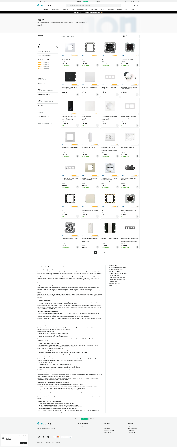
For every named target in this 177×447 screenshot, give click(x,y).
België (40, 1)
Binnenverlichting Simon (114, 275)
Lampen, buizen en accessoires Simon (118, 273)
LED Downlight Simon (114, 285)
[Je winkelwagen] (138, 5)
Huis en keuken (93, 9)
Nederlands (48, 1)
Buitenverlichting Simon (114, 271)
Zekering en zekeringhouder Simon (117, 277)
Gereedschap (111, 9)
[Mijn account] (134, 5)
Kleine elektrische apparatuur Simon (117, 279)
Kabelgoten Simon (113, 265)
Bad (73, 9)
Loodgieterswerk (54, 9)
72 (104, 252)
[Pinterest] (48, 437)
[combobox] (93, 5)
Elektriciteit (45, 9)
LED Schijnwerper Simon (114, 283)
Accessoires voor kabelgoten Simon (117, 267)
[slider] (38, 46)
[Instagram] (39, 437)
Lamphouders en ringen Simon (116, 269)
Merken (132, 9)
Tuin (126, 9)
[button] (75, 55)
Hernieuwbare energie (82, 9)
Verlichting (119, 9)
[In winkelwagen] (77, 65)
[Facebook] (43, 437)
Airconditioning (65, 9)
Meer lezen (8, 439)
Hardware (102, 9)
